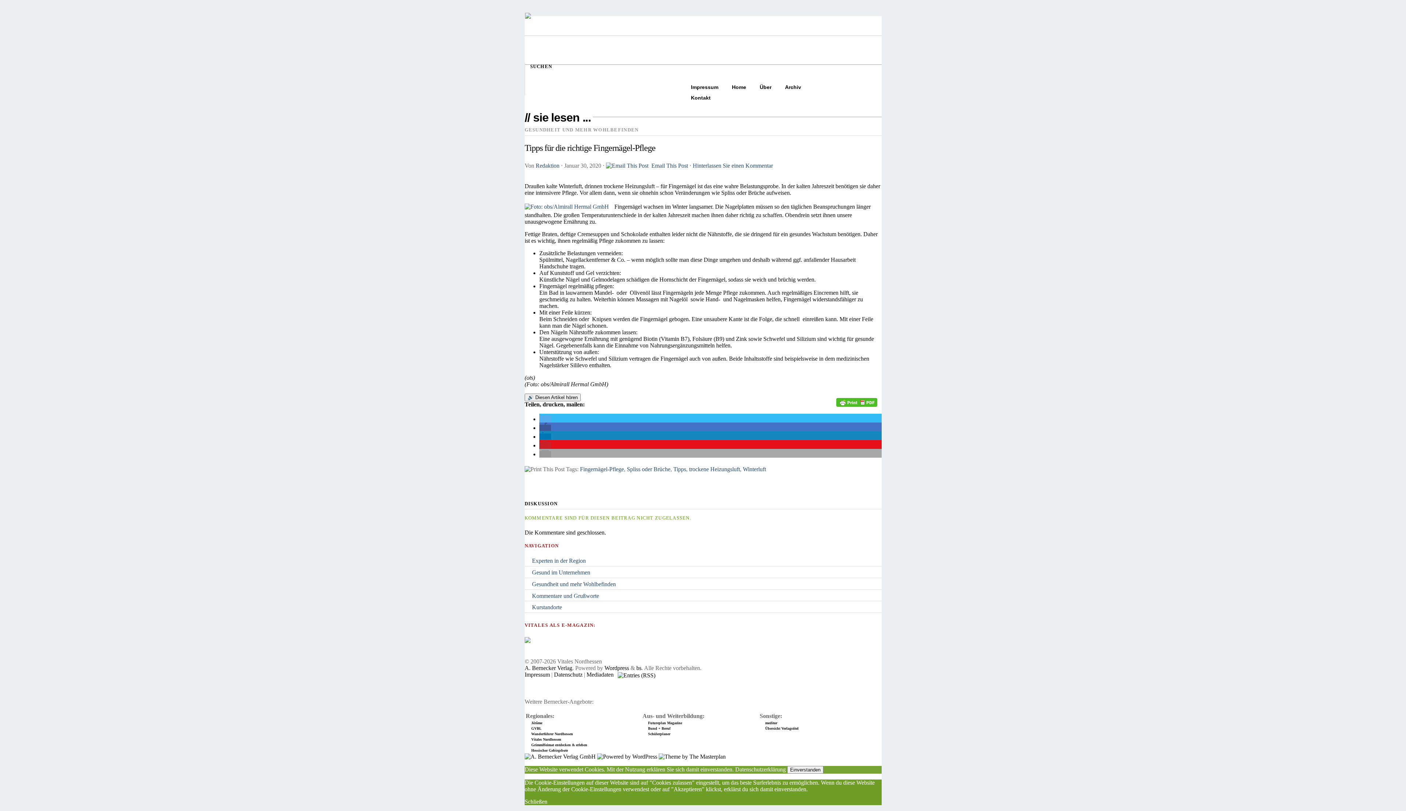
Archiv (793, 87)
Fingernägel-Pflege (602, 469)
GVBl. (536, 728)
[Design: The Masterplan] (692, 757)
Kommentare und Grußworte (565, 596)
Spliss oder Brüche (648, 469)
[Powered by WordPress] (627, 757)
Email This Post (669, 166)
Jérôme (536, 723)
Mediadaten (600, 675)
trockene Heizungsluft (714, 469)
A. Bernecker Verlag (548, 668)
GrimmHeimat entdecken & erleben (559, 745)
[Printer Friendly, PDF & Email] (856, 405)
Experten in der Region (559, 561)
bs (638, 668)
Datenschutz (568, 675)
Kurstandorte (547, 607)
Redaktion (547, 166)
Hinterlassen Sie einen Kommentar (733, 166)
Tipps (679, 469)
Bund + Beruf (659, 728)
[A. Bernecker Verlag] (560, 757)
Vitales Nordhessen (546, 739)
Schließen (536, 802)
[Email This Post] (628, 166)
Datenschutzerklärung (760, 769)
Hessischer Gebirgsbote (549, 750)
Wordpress (617, 668)
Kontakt (701, 98)
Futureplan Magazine (665, 723)
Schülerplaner (659, 734)
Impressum (704, 87)
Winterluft (754, 469)
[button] (545, 419)
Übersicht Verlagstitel (782, 728)
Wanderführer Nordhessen (552, 734)
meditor (771, 723)
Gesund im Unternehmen (561, 572)
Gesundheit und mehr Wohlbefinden (574, 584)
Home (739, 87)
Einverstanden (805, 770)
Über (765, 87)
